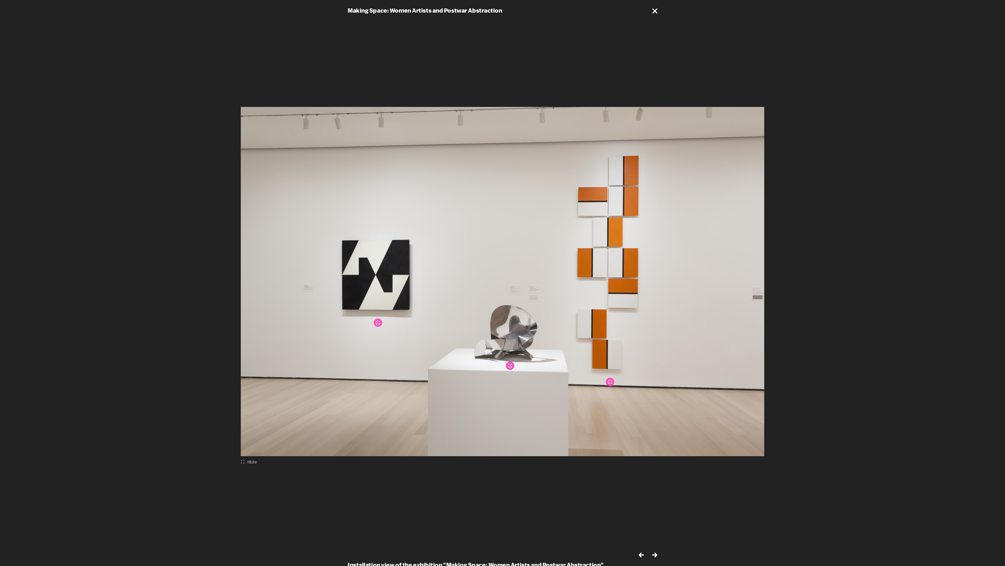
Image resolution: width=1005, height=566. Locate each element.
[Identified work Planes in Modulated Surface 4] (378, 323)
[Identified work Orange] (610, 382)
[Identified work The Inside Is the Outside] (510, 366)
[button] (655, 11)
